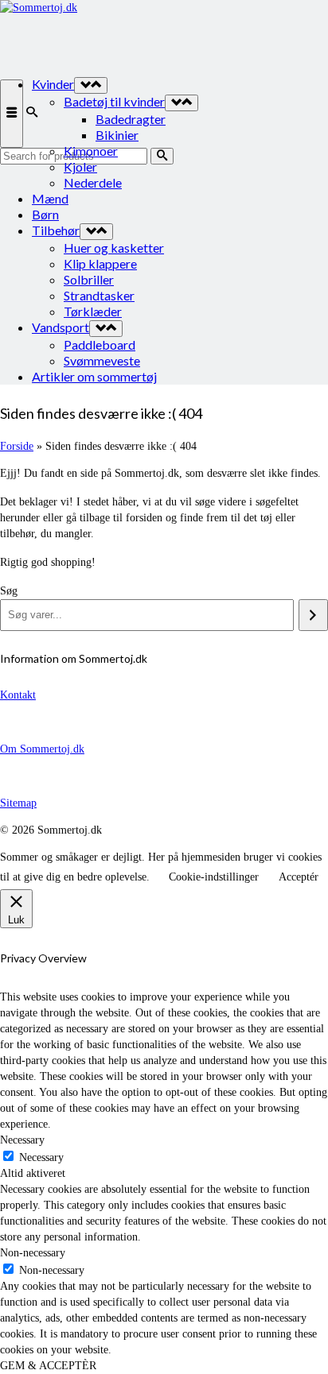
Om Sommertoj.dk (42, 749)
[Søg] (313, 615)
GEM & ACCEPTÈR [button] (48, 1366)
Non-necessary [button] (32, 1253)
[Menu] (11, 113)
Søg (9, 591)
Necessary (41, 1157)
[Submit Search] (162, 156)
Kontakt (18, 695)
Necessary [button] (22, 1140)
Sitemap (18, 803)
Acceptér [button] (298, 877)
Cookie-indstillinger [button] (214, 877)
